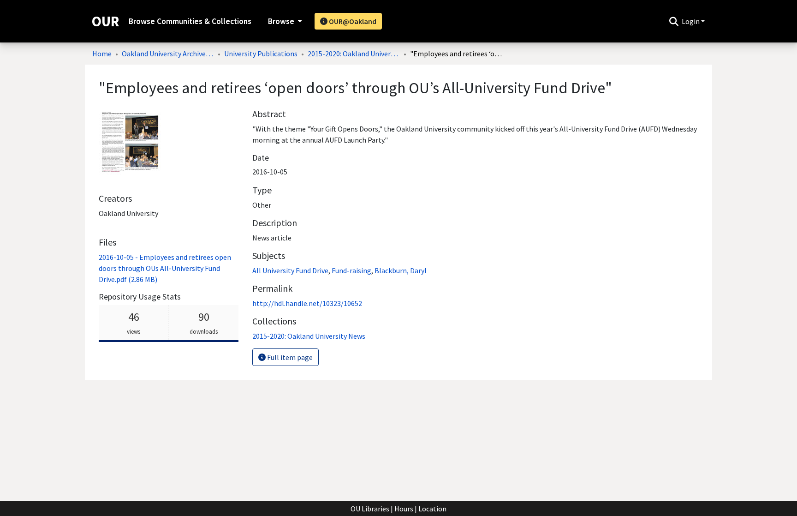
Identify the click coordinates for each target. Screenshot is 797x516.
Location (432, 508)
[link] (165, 268)
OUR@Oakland (351, 21)
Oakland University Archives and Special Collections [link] (168, 53)
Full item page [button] (289, 357)
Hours (403, 508)
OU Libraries (370, 508)
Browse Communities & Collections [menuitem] (190, 21)
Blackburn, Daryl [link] (401, 270)
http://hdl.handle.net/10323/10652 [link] (307, 303)
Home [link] (102, 53)
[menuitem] (284, 21)
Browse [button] (281, 21)
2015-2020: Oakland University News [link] (354, 53)
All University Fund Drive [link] (290, 270)
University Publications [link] (260, 53)
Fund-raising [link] (351, 270)
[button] (673, 21)
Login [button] (691, 21)
